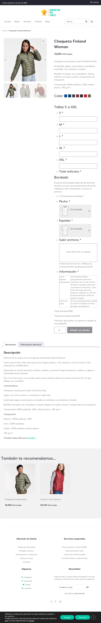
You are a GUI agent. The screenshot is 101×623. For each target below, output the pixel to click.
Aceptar (67, 617)
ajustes (31, 621)
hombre (31, 437)
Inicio (4, 30)
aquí (6, 620)
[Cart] (91, 21)
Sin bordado (76, 209)
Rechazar (82, 617)
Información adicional (30, 344)
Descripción (10, 344)
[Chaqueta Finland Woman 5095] (25, 59)
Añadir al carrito (80, 330)
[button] (5, 60)
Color (58, 95)
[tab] (10, 344)
